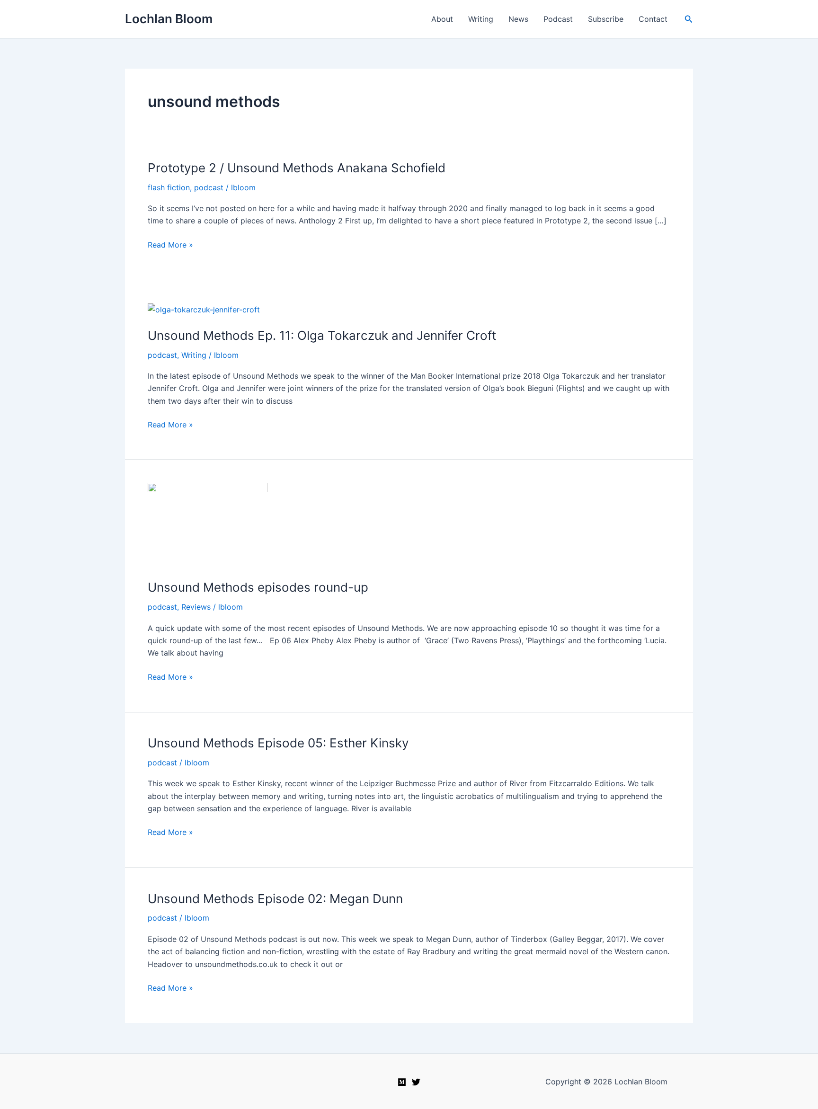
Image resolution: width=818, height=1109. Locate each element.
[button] (689, 19)
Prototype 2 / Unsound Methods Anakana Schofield (296, 167)
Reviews (196, 607)
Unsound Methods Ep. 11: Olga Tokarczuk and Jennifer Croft (322, 335)
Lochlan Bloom (169, 18)
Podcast (558, 19)
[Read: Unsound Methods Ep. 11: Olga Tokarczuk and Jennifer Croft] (204, 309)
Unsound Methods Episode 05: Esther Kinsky (278, 743)
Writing (480, 19)
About (442, 19)
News (518, 19)
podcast (208, 187)
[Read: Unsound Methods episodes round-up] (207, 525)
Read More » (170, 245)
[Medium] (402, 1082)
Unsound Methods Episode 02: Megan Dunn (275, 898)
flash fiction (169, 187)
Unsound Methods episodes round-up (258, 587)
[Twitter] (416, 1082)
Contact (653, 19)
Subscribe (605, 19)
